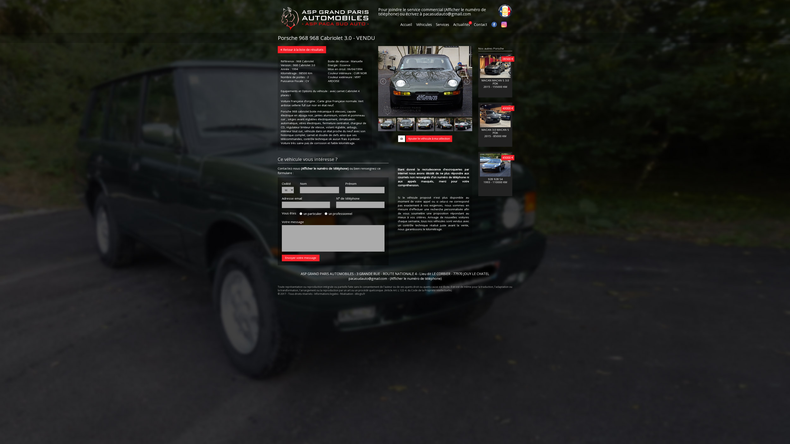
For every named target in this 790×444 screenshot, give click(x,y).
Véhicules (424, 24)
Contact (480, 24)
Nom (303, 184)
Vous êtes (290, 213)
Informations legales (326, 294)
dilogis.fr (360, 294)
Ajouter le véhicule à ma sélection (429, 138)
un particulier (313, 214)
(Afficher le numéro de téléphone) (325, 168)
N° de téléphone (348, 198)
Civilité (286, 184)
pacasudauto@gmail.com (447, 14)
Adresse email (292, 198)
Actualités (461, 24)
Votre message (293, 222)
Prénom (351, 184)
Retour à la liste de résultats (302, 49)
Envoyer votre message (300, 258)
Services (442, 24)
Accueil (406, 24)
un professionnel (340, 214)
